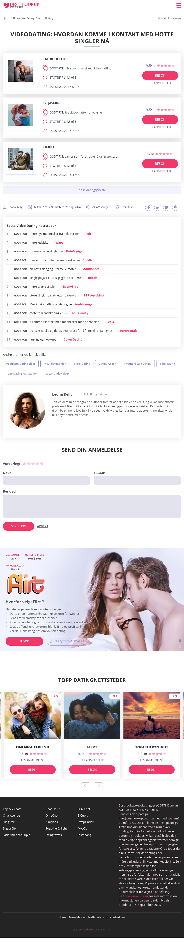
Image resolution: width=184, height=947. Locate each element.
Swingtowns (54, 835)
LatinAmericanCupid (16, 835)
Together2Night (56, 828)
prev (85, 785)
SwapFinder (86, 822)
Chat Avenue (11, 815)
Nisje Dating (82, 363)
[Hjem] (24, 5)
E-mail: (99, 473)
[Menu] (178, 5)
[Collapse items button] (92, 190)
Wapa (60, 242)
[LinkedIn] (157, 207)
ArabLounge (83, 304)
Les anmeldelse (160, 83)
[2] (29, 464)
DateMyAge (74, 251)
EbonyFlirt (70, 287)
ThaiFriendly (79, 313)
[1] (24, 464)
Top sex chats (12, 809)
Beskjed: (10, 491)
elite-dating (167, 363)
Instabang (84, 835)
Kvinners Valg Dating (137, 363)
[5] (42, 464)
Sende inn (18, 526)
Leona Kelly (62, 394)
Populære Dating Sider (20, 363)
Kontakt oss (118, 917)
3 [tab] (180, 640)
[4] (37, 464)
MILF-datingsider (55, 363)
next (99, 785)
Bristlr (92, 278)
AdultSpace (91, 269)
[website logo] (20, 71)
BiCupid (83, 815)
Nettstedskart (97, 917)
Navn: (7, 473)
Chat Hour (53, 809)
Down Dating (72, 339)
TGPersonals (128, 331)
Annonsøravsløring (136, 896)
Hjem (62, 917)
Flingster (9, 822)
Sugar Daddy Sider (57, 373)
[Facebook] (148, 207)
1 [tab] (180, 629)
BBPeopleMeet (94, 295)
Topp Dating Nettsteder (21, 373)
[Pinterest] (175, 207)
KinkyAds (52, 822)
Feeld (110, 322)
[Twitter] (166, 207)
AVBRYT (42, 526)
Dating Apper (107, 363)
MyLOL (82, 828)
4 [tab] (180, 646)
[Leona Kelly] (26, 410)
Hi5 (89, 234)
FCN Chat (84, 809)
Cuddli (87, 260)
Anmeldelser (77, 917)
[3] (33, 464)
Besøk (160, 75)
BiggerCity (10, 828)
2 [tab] (180, 635)
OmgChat (52, 815)
